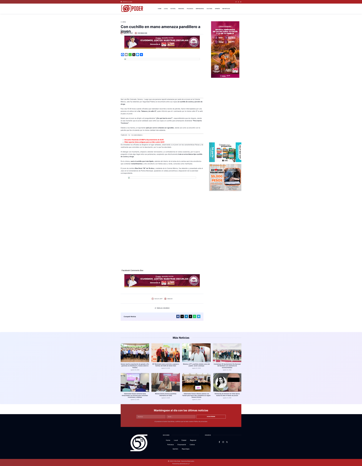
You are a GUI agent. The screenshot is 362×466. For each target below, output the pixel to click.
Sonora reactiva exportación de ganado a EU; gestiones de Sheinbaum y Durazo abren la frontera (135, 365)
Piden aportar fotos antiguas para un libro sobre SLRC (144, 142)
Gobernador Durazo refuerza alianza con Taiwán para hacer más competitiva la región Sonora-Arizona (196, 395)
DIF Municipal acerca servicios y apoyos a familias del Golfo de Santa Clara (165, 365)
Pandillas (160, 308)
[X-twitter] (238, 1)
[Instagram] (240, 1)
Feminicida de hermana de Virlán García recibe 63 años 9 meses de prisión (227, 394)
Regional (181, 8)
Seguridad (166, 308)
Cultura (209, 8)
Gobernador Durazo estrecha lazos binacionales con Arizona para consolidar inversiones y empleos (135, 395)
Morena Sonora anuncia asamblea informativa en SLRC (165, 394)
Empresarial (200, 8)
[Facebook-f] (236, 1)
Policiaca (190, 8)
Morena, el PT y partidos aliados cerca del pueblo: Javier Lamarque (196, 365)
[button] (178, 316)
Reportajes (226, 8)
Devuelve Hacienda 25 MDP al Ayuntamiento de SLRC (144, 140)
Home (159, 8)
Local (166, 8)
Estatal (173, 8)
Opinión (217, 8)
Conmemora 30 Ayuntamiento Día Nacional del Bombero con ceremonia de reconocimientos (227, 365)
